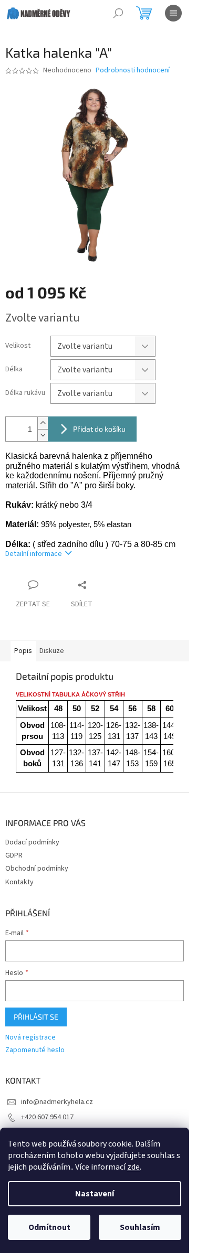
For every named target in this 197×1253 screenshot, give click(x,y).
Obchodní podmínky (36, 868)
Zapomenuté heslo (35, 1050)
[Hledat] (118, 13)
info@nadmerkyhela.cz (57, 1102)
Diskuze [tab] (51, 651)
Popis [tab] (23, 651)
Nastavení (94, 1194)
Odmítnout (49, 1227)
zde (133, 1167)
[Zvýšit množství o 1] (42, 423)
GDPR (14, 855)
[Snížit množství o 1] (42, 435)
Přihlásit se (36, 1016)
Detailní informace (33, 554)
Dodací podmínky (32, 842)
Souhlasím (140, 1227)
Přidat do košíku (99, 428)
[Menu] (173, 13)
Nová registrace (30, 1038)
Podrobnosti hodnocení (133, 71)
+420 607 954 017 (47, 1117)
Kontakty (19, 882)
